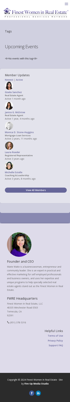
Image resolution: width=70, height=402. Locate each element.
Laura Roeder (12, 152)
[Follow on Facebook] (31, 393)
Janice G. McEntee (15, 112)
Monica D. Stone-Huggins (19, 132)
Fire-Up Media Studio (36, 383)
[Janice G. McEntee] (9, 109)
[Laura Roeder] (9, 149)
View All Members (36, 190)
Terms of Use (55, 335)
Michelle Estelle (13, 172)
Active (19, 79)
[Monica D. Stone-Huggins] (9, 129)
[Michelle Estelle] (9, 169)
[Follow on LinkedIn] (38, 393)
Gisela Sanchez (13, 92)
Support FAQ (56, 345)
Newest (9, 79)
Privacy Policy (55, 340)
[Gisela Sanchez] (9, 89)
